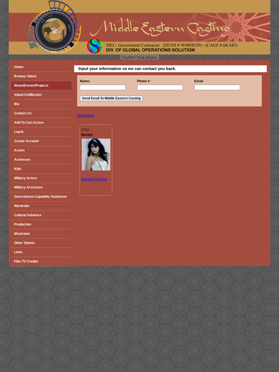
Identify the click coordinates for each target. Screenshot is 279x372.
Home (18, 67)
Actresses (22, 159)
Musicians (22, 234)
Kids (17, 169)
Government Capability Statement (40, 197)
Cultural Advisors (27, 215)
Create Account (26, 141)
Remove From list (94, 179)
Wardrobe (21, 206)
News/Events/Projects (31, 85)
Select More (86, 115)
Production (22, 224)
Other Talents (24, 243)
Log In (18, 132)
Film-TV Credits (26, 261)
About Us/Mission (27, 95)
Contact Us (23, 113)
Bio (16, 104)
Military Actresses (28, 187)
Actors (19, 150)
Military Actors (25, 178)
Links (18, 252)
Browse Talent (25, 76)
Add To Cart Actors (29, 122)
